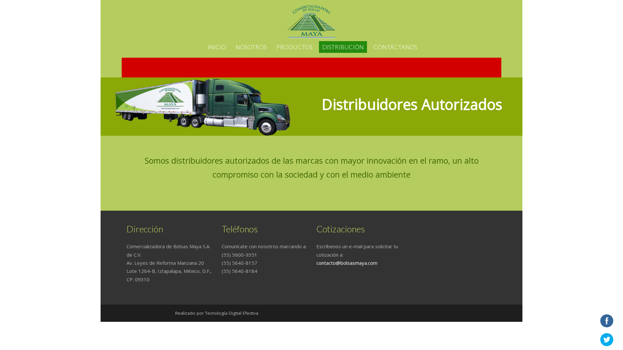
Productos (294, 47)
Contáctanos (395, 47)
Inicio (217, 47)
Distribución (343, 47)
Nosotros (251, 47)
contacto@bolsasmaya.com (346, 263)
